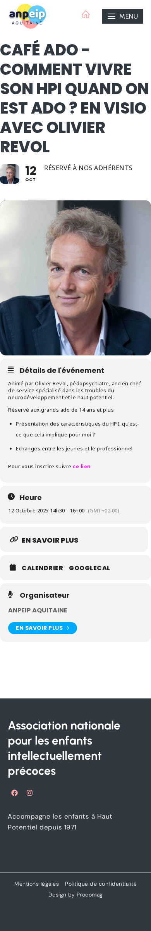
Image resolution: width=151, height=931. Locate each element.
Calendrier (42, 568)
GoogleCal (89, 568)
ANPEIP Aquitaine (38, 610)
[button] (122, 16)
